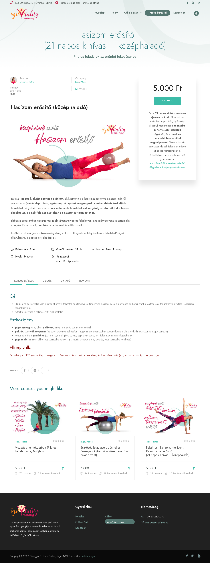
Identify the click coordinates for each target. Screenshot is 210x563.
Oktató (65, 281)
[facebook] (187, 3)
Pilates (83, 81)
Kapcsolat (179, 12)
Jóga (77, 81)
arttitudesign (88, 556)
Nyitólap (100, 12)
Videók (47, 281)
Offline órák (131, 12)
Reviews (84, 281)
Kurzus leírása (24, 281)
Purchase (167, 100)
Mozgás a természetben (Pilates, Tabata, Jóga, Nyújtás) (36, 449)
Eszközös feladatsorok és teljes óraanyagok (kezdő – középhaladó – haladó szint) (104, 451)
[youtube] (193, 3)
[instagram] (199, 3)
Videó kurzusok (158, 12)
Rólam (114, 12)
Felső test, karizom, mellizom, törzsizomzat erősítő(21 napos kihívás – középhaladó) (167, 451)
